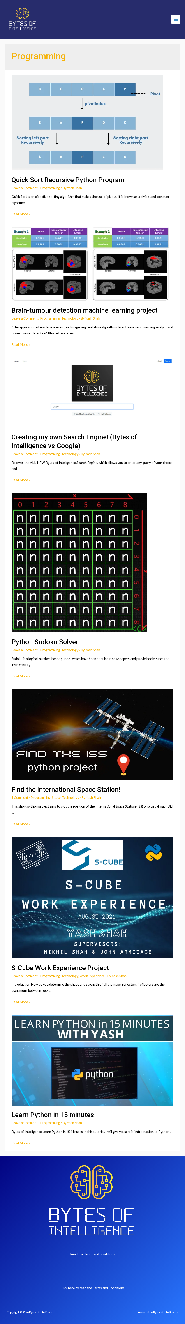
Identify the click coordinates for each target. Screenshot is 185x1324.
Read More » (21, 214)
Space (56, 797)
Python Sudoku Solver (45, 642)
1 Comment (20, 797)
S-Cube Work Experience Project (60, 968)
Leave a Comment (25, 188)
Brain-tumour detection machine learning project (84, 310)
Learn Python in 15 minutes (53, 1115)
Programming (50, 188)
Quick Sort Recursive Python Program (68, 180)
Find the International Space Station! (66, 789)
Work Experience (92, 976)
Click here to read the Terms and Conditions (93, 1288)
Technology (69, 318)
